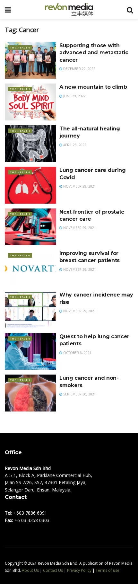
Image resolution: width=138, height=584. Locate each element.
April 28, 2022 (74, 145)
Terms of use (107, 570)
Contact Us (53, 570)
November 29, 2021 (79, 186)
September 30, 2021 (79, 394)
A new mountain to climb (93, 87)
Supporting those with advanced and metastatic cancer (93, 52)
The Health (20, 47)
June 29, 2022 (74, 96)
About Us (30, 570)
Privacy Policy (79, 570)
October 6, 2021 (76, 352)
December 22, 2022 (78, 68)
